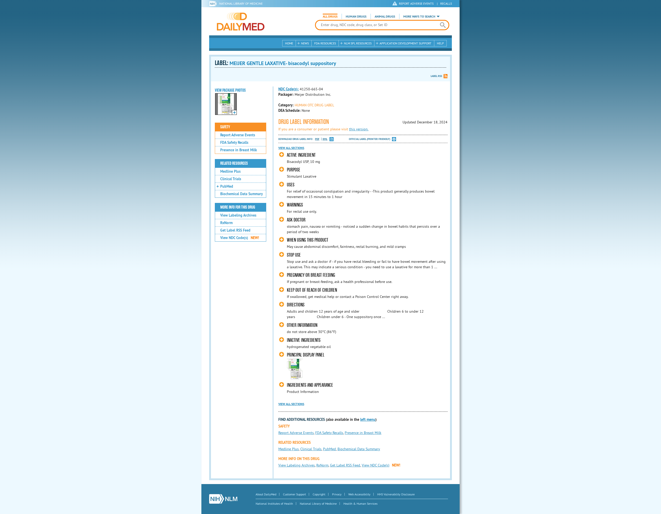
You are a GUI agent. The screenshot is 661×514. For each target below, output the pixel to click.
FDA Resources (325, 43)
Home (289, 43)
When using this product (307, 240)
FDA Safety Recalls (234, 142)
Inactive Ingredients (303, 340)
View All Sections (291, 148)
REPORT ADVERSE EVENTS (416, 3)
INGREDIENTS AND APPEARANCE (310, 385)
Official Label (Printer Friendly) (369, 139)
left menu (367, 419)
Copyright (319, 494)
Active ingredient (301, 155)
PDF (317, 139)
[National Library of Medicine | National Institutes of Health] (223, 499)
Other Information (302, 325)
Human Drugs (356, 16)
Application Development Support (405, 43)
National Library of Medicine (241, 3)
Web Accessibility (359, 494)
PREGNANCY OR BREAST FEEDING (311, 275)
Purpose (293, 170)
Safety (225, 127)
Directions (295, 305)
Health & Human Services (360, 503)
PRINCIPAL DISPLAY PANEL (305, 355)
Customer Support (294, 494)
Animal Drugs (385, 16)
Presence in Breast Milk (238, 150)
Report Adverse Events (237, 135)
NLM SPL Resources (358, 43)
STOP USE (294, 255)
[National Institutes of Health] (214, 3)
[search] (442, 25)
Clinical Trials (230, 179)
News (305, 43)
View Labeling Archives (238, 215)
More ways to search (419, 16)
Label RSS (436, 76)
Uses (290, 185)
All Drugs (330, 16)
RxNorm (226, 222)
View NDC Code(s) (239, 237)
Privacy (337, 494)
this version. (358, 129)
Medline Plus (230, 171)
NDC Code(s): (288, 89)
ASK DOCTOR (296, 220)
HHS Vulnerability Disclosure (396, 494)
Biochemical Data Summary (241, 194)
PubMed (226, 186)
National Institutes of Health (274, 503)
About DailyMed (266, 494)
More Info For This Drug (237, 207)
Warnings (295, 205)
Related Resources (234, 163)
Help (440, 43)
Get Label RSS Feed (235, 230)
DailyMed (240, 21)
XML (324, 139)
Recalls (446, 3)
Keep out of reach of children (312, 290)
